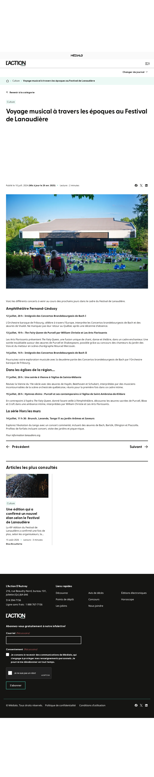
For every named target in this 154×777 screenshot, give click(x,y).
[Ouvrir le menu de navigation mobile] (147, 63)
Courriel (17, 633)
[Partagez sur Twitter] (141, 185)
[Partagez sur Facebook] (136, 185)
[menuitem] (135, 72)
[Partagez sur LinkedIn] (146, 185)
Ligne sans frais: (24, 604)
